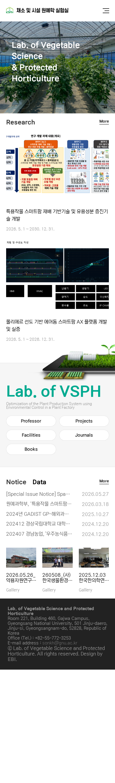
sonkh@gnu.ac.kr (59, 642)
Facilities (31, 435)
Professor (31, 421)
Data (39, 482)
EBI (12, 659)
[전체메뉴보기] (106, 10)
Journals (84, 435)
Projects (84, 421)
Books (31, 449)
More (104, 121)
